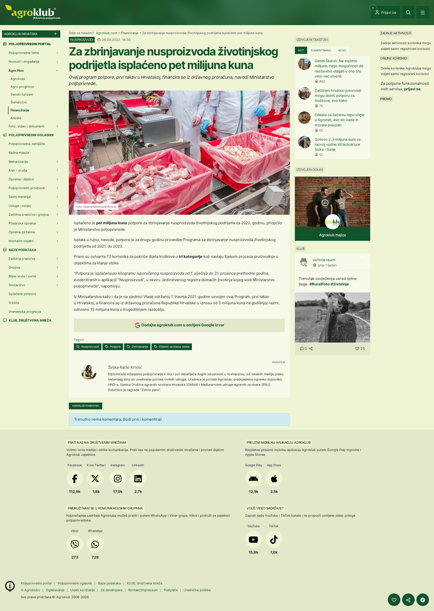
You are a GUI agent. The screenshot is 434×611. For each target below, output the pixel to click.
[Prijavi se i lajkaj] (394, 599)
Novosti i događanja (24, 61)
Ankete (16, 118)
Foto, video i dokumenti (26, 126)
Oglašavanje (55, 590)
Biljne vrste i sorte (22, 276)
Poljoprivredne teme (24, 53)
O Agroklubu (30, 590)
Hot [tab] (301, 50)
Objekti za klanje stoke (174, 346)
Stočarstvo (17, 285)
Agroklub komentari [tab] (85, 405)
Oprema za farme (22, 232)
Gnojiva (14, 267)
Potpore (115, 346)
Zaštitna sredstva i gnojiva (29, 214)
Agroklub (63, 597)
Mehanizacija (18, 162)
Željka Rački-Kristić (125, 367)
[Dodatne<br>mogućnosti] (422, 599)
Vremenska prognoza (25, 312)
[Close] (408, 12)
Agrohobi (18, 79)
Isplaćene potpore (22, 294)
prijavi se (412, 89)
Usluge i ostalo (20, 206)
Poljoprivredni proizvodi (27, 188)
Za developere (111, 590)
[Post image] (332, 317)
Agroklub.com (106, 33)
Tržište (14, 303)
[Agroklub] (32, 11)
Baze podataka (22, 250)
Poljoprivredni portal (37, 583)
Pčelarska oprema (22, 223)
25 (362, 348)
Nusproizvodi (90, 346)
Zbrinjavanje (139, 346)
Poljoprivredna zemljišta (27, 144)
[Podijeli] (408, 599)
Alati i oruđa (18, 170)
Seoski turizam (22, 94)
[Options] (361, 261)
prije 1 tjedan (327, 265)
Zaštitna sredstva (22, 259)
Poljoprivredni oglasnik (31, 135)
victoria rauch (324, 260)
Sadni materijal (20, 197)
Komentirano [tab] (321, 50)
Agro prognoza (22, 87)
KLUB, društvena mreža (29, 320)
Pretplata (171, 590)
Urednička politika (197, 590)
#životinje (340, 284)
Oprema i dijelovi (21, 179)
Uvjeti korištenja (82, 590)
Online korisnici (393, 58)
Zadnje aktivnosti (395, 33)
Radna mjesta (19, 153)
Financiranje (129, 33)
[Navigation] (422, 12)
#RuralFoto (319, 284)
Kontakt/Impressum (143, 590)
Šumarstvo (19, 102)
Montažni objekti (21, 241)
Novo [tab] (342, 50)
